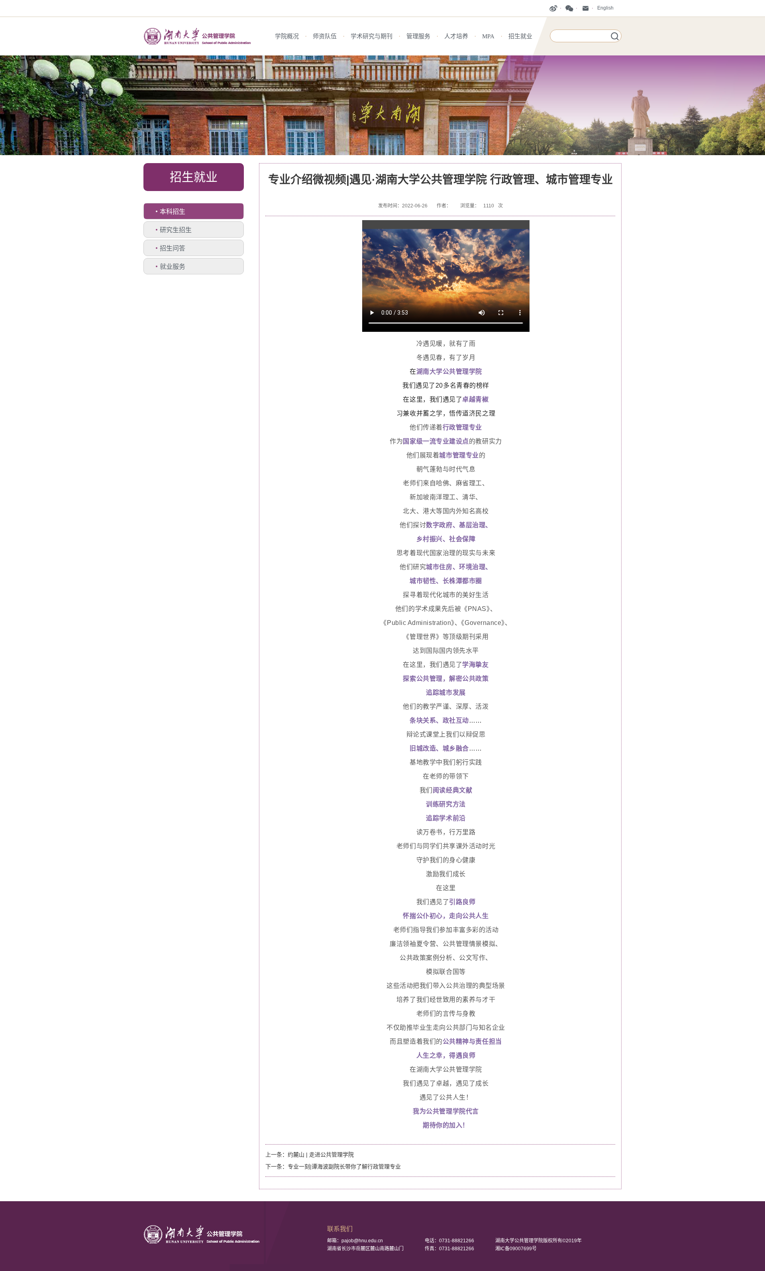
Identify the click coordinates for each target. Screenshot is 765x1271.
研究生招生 (176, 230)
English (605, 8)
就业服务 (172, 266)
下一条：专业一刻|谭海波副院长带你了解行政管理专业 (333, 1166)
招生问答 (172, 248)
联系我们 (340, 1229)
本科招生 (172, 211)
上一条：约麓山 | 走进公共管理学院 (309, 1154)
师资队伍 (325, 36)
